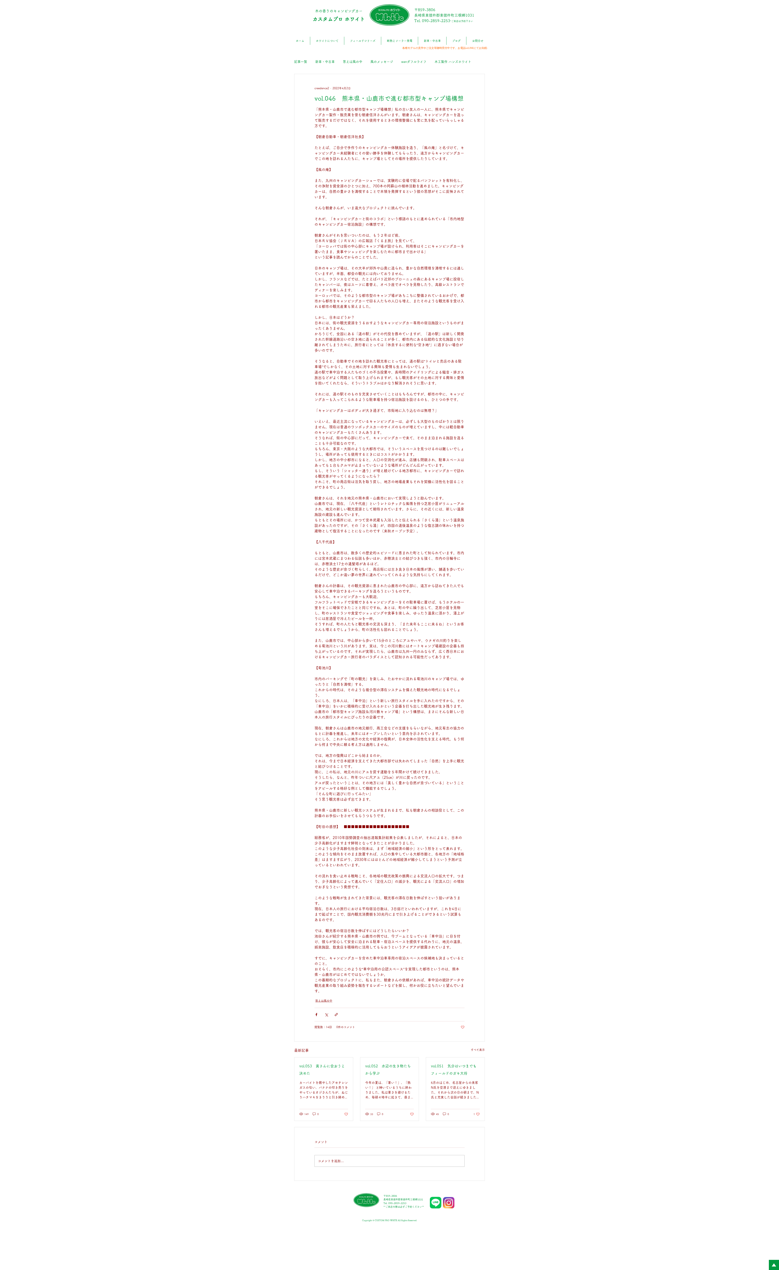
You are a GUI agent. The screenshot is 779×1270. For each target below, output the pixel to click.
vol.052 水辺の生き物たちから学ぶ (388, 1069)
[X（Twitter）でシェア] (326, 1014)
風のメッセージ (381, 61)
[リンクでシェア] (336, 1014)
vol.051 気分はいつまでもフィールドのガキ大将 (454, 1069)
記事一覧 (300, 61)
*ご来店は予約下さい (461, 21)
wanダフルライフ (413, 61)
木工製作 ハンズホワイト (453, 61)
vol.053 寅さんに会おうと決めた (322, 1069)
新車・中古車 (325, 61)
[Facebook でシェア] (316, 1014)
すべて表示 (478, 1049)
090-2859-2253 (436, 21)
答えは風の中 (352, 61)
